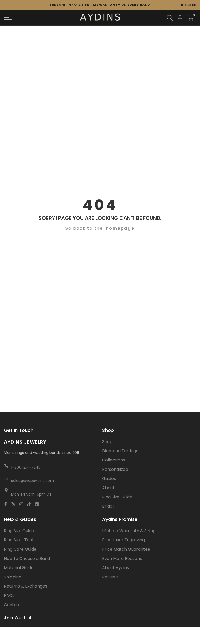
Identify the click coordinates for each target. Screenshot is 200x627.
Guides (109, 478)
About (108, 488)
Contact (12, 605)
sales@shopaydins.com (32, 480)
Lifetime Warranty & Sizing (128, 531)
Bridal (108, 506)
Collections (113, 460)
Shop (107, 442)
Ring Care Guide (20, 549)
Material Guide (19, 568)
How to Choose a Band (27, 559)
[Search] (170, 18)
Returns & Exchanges (25, 586)
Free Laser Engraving (123, 540)
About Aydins (115, 568)
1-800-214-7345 (25, 467)
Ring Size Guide (117, 497)
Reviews (110, 577)
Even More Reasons (122, 559)
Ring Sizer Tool (18, 540)
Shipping (12, 577)
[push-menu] (8, 17)
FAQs (9, 595)
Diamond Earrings (120, 451)
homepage (120, 228)
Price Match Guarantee (126, 549)
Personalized (115, 469)
